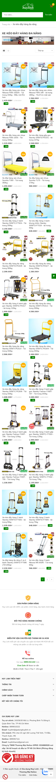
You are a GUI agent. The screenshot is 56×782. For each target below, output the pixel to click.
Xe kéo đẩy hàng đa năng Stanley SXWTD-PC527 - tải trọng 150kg (41, 266)
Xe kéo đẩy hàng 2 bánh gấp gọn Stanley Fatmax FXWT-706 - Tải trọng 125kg (14, 434)
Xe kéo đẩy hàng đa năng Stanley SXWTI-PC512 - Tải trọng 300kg (40, 305)
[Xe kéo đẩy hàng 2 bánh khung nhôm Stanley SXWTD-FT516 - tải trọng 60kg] (41, 205)
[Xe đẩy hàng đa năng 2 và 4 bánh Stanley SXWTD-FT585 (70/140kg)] (14, 545)
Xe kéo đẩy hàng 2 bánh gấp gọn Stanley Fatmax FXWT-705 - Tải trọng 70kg (14, 477)
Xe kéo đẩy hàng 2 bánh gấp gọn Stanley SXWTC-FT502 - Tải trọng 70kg (41, 477)
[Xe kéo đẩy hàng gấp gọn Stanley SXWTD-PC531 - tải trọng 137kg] (41, 120)
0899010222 (15, 727)
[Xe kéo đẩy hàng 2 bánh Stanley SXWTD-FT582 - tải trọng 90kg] (14, 502)
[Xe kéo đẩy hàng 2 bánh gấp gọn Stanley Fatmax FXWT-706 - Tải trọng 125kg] (14, 416)
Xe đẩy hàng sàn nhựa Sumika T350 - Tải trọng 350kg (12, 180)
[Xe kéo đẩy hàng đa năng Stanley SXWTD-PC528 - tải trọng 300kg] (14, 248)
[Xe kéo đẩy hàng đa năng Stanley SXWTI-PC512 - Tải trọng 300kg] (41, 288)
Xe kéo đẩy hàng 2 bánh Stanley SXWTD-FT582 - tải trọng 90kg (14, 519)
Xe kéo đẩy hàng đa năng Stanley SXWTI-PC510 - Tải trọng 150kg (14, 348)
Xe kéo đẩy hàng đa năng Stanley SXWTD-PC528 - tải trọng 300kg (14, 266)
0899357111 (15, 739)
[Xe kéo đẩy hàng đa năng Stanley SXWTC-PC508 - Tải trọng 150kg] (14, 374)
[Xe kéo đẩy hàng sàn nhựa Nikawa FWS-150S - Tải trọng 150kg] (14, 120)
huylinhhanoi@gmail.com (18, 742)
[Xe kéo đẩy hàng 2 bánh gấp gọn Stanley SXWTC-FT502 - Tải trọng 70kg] (41, 459)
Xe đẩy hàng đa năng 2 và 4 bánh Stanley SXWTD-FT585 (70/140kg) (14, 562)
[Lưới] (4, 51)
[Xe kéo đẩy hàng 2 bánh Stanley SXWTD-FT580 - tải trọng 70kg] (41, 502)
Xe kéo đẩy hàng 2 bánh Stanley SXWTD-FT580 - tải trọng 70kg (40, 519)
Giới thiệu (33, 775)
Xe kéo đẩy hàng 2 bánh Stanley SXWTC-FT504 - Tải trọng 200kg (14, 223)
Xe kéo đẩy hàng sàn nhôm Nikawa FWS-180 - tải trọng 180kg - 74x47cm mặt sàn (40, 92)
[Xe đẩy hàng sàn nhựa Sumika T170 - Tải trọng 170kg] (41, 163)
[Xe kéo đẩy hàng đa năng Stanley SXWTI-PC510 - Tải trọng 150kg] (14, 331)
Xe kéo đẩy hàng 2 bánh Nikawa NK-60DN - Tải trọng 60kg (41, 562)
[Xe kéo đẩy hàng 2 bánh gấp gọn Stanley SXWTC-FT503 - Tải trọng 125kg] (41, 416)
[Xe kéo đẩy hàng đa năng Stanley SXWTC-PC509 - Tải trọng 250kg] (41, 331)
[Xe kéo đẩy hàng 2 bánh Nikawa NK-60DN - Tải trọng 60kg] (41, 545)
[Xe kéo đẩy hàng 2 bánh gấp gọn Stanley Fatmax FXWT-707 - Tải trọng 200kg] (41, 374)
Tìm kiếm (48, 15)
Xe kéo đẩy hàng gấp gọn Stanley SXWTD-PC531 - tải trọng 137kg (41, 137)
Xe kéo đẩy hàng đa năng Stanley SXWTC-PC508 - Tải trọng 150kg (14, 391)
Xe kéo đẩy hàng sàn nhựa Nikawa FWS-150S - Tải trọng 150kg (13, 137)
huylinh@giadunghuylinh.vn (19, 730)
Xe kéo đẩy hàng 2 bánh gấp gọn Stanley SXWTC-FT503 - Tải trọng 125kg (41, 434)
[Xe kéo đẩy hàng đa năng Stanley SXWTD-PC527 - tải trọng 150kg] (41, 248)
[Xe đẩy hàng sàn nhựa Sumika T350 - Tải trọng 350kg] (14, 163)
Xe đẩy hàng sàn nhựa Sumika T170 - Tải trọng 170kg (39, 180)
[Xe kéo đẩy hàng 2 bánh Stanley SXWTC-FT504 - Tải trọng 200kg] (14, 205)
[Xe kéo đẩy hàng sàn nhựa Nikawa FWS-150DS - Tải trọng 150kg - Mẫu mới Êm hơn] (14, 75)
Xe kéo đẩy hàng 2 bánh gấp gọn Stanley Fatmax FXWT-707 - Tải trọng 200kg (41, 391)
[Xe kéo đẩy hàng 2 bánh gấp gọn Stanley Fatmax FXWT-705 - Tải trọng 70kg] (14, 459)
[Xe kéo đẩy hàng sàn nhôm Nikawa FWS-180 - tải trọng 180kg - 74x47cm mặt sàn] (41, 75)
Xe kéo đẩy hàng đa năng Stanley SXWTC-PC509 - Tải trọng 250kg (41, 348)
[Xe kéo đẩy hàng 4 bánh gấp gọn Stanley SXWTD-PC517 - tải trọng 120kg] (14, 288)
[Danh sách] (8, 51)
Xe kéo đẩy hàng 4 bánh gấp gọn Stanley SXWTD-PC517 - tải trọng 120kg (14, 305)
